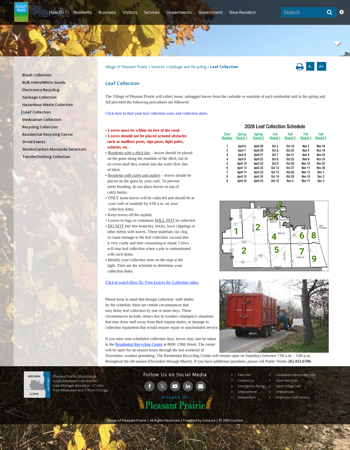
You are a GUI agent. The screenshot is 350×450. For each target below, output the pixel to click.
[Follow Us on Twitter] (162, 386)
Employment (247, 391)
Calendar (244, 374)
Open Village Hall (288, 386)
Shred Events (33, 141)
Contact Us (246, 380)
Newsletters (247, 397)
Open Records (287, 380)
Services (158, 66)
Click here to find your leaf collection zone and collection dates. (156, 113)
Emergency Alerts (251, 386)
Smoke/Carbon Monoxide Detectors (54, 149)
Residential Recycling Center (47, 134)
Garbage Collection (39, 97)
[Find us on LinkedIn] (188, 386)
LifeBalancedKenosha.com (296, 374)
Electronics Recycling (40, 89)
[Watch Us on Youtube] (175, 386)
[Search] (329, 12)
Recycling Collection (40, 126)
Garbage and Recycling (187, 66)
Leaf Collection (37, 112)
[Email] (200, 386)
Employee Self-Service (293, 397)
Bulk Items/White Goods (43, 82)
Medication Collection (41, 119)
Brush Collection (37, 74)
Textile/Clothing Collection (46, 156)
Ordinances (284, 391)
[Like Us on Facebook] (149, 386)
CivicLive (208, 420)
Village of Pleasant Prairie (126, 66)
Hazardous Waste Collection (47, 104)
